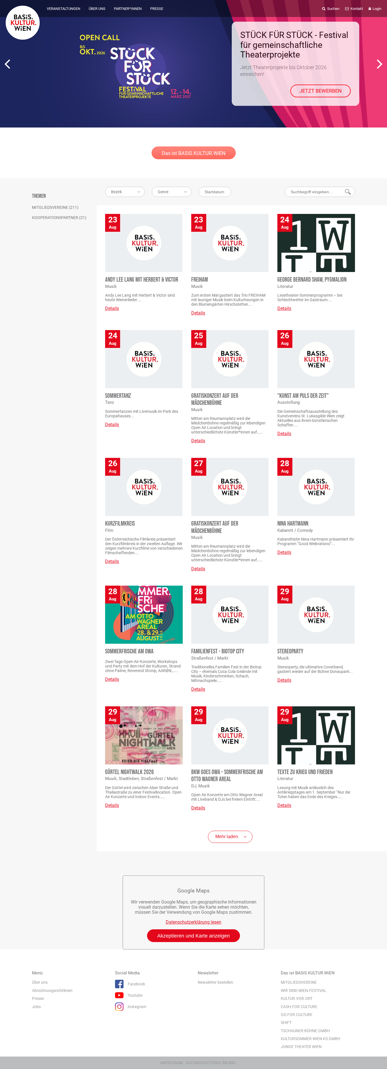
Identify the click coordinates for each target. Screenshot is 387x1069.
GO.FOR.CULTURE (296, 1014)
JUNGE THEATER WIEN (301, 1046)
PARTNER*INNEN (128, 9)
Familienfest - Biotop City (217, 651)
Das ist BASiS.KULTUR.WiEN (194, 153)
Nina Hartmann (292, 524)
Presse (38, 998)
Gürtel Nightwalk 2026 (129, 772)
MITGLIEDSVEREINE (299, 982)
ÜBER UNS (97, 9)
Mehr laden (226, 836)
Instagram (137, 1006)
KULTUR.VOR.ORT (296, 998)
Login (376, 9)
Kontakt (356, 9)
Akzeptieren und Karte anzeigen (193, 936)
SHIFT (286, 1022)
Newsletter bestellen (215, 982)
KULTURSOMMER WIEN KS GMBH (310, 1038)
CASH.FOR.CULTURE (299, 1006)
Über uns (40, 982)
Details (112, 308)
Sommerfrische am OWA (129, 651)
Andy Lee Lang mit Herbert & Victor (141, 280)
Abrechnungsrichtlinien (52, 990)
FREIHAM (199, 280)
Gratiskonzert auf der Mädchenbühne (214, 399)
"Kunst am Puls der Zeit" (303, 396)
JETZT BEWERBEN (320, 91)
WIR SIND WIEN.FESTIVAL (303, 990)
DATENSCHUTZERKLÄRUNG (210, 1063)
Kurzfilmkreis (120, 524)
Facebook (136, 984)
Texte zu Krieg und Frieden (305, 772)
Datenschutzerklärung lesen (193, 922)
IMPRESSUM (171, 1063)
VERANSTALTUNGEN (63, 9)
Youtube (135, 995)
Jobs (36, 1006)
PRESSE (156, 9)
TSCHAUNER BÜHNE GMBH (305, 1030)
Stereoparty (290, 651)
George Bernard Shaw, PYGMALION (311, 280)
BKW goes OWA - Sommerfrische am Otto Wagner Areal (227, 775)
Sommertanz (118, 396)
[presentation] (7, 63)
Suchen (332, 9)
